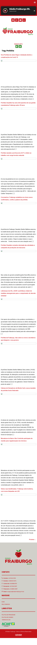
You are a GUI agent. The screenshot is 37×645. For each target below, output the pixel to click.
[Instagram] (16, 20)
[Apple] (20, 46)
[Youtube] (20, 20)
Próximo (32, 539)
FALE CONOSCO (6, 604)
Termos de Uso (6, 619)
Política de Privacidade (8, 614)
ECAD (3, 601)
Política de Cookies (7, 617)
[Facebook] (13, 20)
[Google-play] (16, 46)
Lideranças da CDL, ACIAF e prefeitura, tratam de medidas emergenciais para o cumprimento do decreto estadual (18, 293)
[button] (34, 2)
